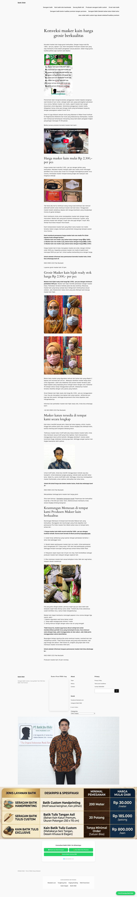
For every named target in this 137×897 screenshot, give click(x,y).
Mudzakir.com (52, 883)
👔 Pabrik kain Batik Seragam (56, 849)
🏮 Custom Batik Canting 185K (68, 854)
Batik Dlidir (22, 3)
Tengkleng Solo (62, 883)
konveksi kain (85, 533)
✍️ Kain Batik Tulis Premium (81, 849)
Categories (74, 711)
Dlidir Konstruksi (84, 883)
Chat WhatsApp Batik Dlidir (126, 893)
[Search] (116, 691)
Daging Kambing (73, 883)
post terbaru (75, 707)
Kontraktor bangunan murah (65, 498)
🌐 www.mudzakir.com (68, 858)
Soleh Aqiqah (64, 886)
